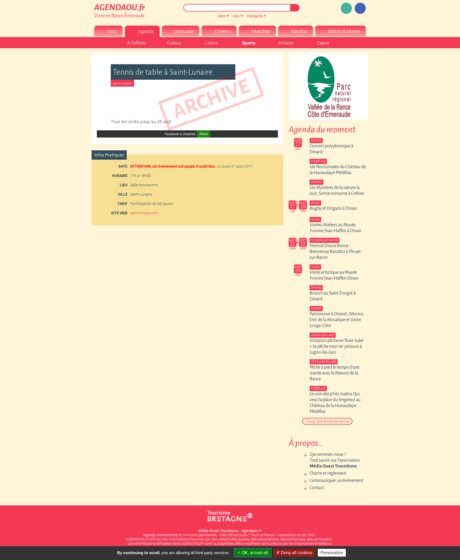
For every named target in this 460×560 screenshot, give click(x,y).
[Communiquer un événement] (346, 8)
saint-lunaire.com (144, 213)
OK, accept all (254, 552)
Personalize (332, 552)
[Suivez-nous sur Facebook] (360, 8)
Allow (203, 134)
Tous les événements (327, 421)
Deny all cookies (296, 552)
